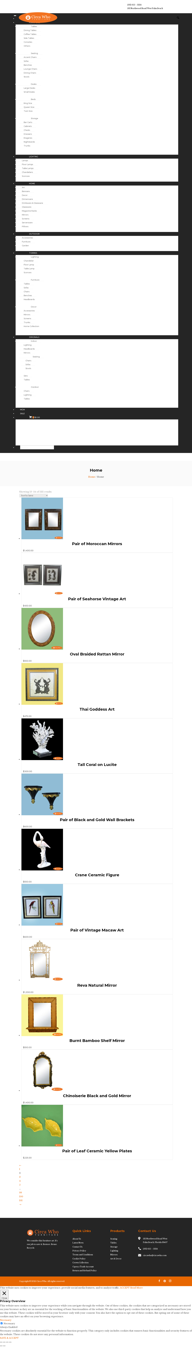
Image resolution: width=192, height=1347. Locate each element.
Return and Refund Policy (84, 1270)
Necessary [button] (5, 1320)
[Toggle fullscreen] (4, 1342)
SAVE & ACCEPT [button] (9, 1338)
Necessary (9, 1323)
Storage (114, 1247)
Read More (136, 1287)
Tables (113, 1243)
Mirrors (114, 1254)
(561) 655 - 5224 (134, 5)
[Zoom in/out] (1, 1342)
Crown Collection (80, 1262)
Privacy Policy (79, 1251)
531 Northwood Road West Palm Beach (145, 8)
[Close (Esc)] (10, 1342)
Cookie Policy (79, 1259)
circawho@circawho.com (154, 1255)
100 (21, 1196)
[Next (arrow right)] (4, 1345)
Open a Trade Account (83, 1267)
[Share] (7, 1342)
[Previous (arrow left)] (1, 1345)
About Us (76, 1239)
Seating (113, 1239)
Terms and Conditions (82, 1254)
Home (91, 477)
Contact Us (77, 1247)
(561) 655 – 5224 (150, 1249)
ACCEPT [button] (125, 1287)
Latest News (78, 1243)
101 (20, 1200)
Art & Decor (116, 1259)
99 (20, 1192)
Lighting (114, 1251)
